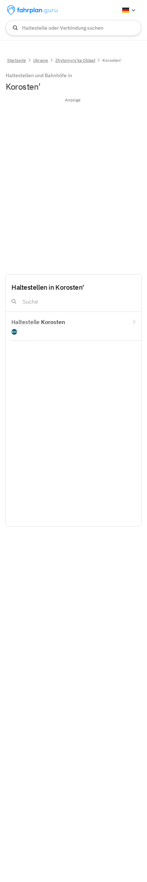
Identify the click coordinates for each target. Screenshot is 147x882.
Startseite (16, 60)
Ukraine (40, 60)
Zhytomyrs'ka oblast (75, 60)
